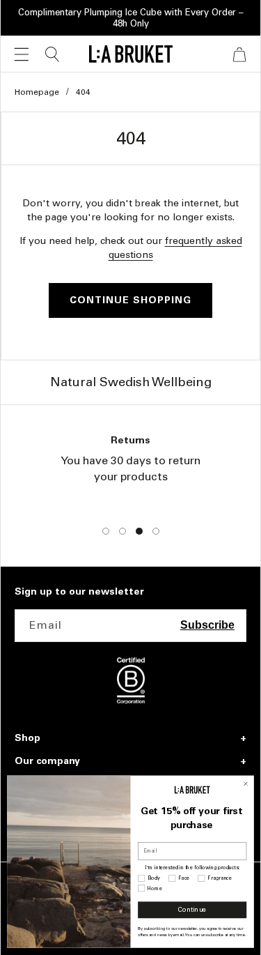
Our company (47, 761)
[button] (21, 54)
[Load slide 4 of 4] (156, 531)
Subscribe (207, 625)
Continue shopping (130, 300)
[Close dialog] (246, 783)
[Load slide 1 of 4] (105, 531)
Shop (27, 738)
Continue (192, 910)
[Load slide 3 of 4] (139, 531)
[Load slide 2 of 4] (122, 531)
